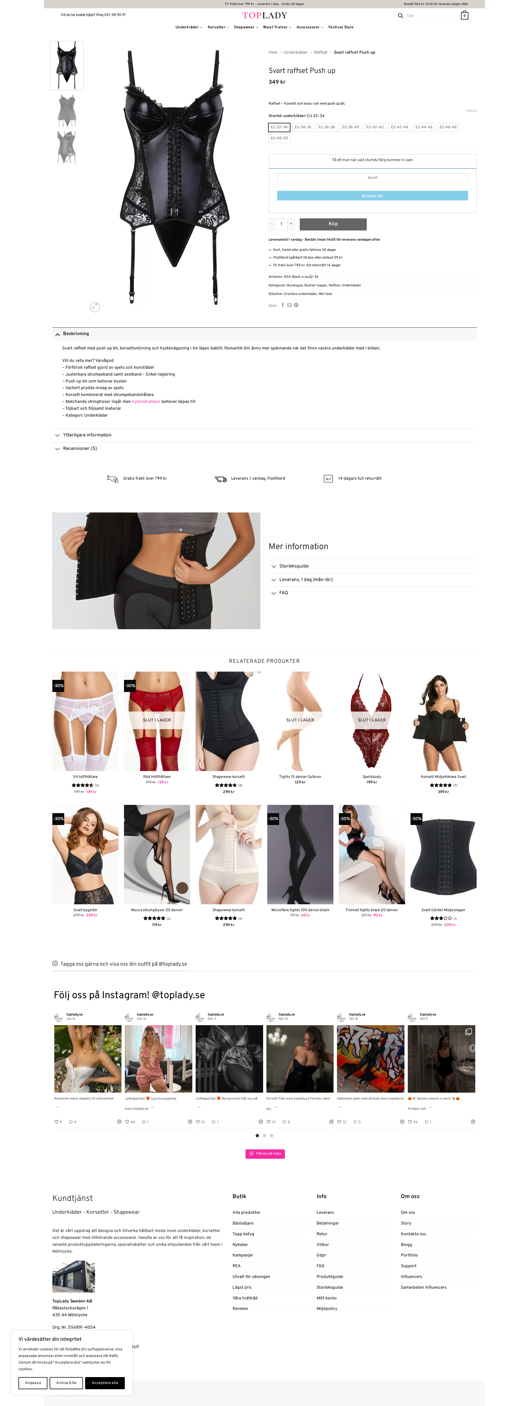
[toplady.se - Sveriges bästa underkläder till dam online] (264, 15)
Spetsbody (372, 777)
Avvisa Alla (66, 1383)
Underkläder (187, 27)
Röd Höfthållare (157, 777)
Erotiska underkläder (300, 294)
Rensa (472, 111)
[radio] (279, 127)
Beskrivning (76, 334)
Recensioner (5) (80, 449)
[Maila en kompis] (289, 305)
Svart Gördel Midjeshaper (443, 910)
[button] (464, 15)
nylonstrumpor (146, 402)
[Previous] (98, 177)
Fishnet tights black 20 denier (372, 910)
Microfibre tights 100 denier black (300, 910)
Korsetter (217, 27)
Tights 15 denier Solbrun (300, 777)
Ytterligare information (87, 435)
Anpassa (33, 1383)
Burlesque (295, 285)
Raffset (334, 285)
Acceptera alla (105, 1383)
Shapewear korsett (228, 777)
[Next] (250, 177)
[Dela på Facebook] (283, 305)
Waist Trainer (275, 27)
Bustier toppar (315, 285)
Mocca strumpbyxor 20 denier (157, 910)
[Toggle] (57, 334)
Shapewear (244, 27)
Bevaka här (373, 196)
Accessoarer (308, 27)
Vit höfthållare (85, 777)
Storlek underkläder (287, 116)
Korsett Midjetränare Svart (443, 777)
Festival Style (340, 27)
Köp (333, 224)
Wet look (325, 294)
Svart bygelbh (85, 910)
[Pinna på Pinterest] (296, 305)
